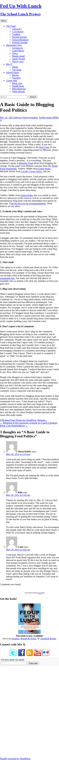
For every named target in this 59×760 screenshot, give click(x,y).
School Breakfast (20, 39)
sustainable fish (7, 278)
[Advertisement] (9, 711)
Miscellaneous (19, 88)
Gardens (16, 34)
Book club (17, 83)
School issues (12, 72)
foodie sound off (47, 117)
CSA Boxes (17, 31)
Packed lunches (19, 37)
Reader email (18, 56)
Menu (3, 21)
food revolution (30, 117)
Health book (18, 86)
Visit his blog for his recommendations (27, 203)
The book (16, 69)
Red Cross (44, 147)
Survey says (18, 61)
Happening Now (14, 45)
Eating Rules (44, 168)
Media (15, 67)
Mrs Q (9, 64)
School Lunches (20, 42)
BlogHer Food (26, 163)
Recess (15, 75)
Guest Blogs (18, 50)
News (15, 53)
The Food (10, 26)
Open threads (18, 91)
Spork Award (18, 59)
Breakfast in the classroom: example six (20, 423)
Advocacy (17, 29)
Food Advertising (31, 593)
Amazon (15, 638)
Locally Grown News (31, 171)
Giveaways (17, 48)
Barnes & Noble (28, 638)
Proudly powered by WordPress (15, 758)
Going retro (11, 80)
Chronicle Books (48, 638)
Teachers (16, 78)
